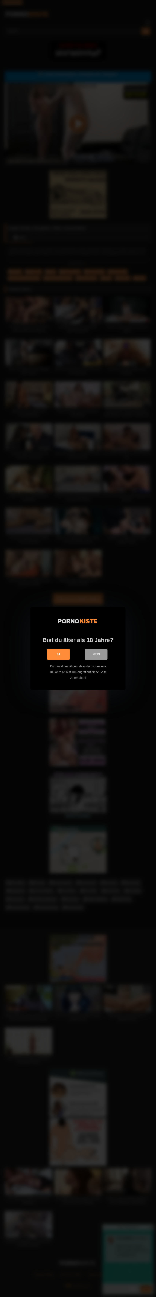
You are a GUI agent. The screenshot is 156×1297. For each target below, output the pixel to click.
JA (58, 654)
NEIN (96, 654)
